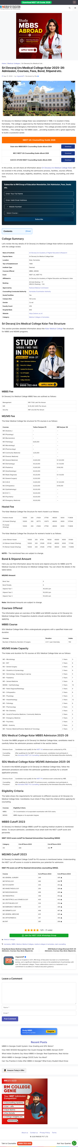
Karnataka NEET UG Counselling (28, 755)
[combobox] (6, 207)
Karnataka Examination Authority (40, 291)
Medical (19, 944)
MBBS (14, 944)
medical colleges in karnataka (44, 944)
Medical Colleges (14, 63)
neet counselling (60, 944)
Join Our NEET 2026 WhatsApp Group (40, 935)
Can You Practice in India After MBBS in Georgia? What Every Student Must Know (35, 1061)
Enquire (50, 1031)
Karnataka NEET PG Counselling (28, 784)
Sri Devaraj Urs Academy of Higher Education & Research (48, 253)
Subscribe (39, 219)
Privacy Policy (45, 1133)
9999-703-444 (24, 1143)
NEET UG (40, 749)
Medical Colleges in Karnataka (39, 317)
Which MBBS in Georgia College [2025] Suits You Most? (24, 1057)
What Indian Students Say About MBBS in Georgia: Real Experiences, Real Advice (35, 1054)
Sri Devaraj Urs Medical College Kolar (57, 168)
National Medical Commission (39, 288)
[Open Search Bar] (69, 8)
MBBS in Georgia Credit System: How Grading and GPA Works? (28, 1046)
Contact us (34, 1133)
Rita (36, 76)
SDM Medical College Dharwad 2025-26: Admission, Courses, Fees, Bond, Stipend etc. (60, 950)
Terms (54, 1133)
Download (68, 146)
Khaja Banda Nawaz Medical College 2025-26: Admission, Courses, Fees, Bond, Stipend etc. (18, 950)
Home (4, 63)
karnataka (7, 944)
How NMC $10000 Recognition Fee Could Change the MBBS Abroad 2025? (32, 1050)
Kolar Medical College (54, 329)
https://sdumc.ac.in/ (36, 313)
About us (25, 1133)
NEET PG (40, 778)
